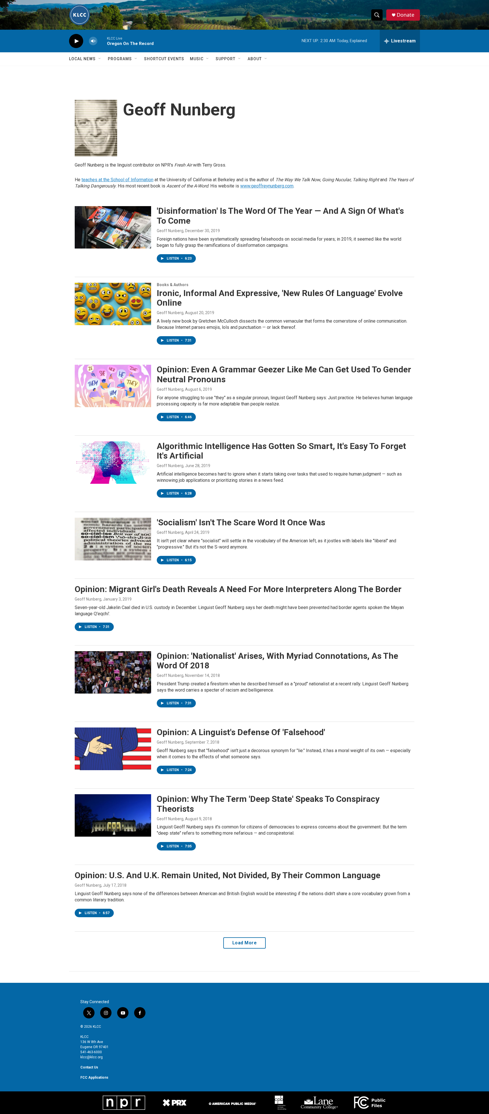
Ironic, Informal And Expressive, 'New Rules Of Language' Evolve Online (280, 298)
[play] (76, 41)
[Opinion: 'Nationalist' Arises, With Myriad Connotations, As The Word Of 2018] (113, 672)
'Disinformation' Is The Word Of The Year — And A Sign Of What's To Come (280, 216)
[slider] (102, 41)
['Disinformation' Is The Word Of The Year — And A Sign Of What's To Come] (113, 227)
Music (196, 59)
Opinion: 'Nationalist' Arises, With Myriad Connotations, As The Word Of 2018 (277, 661)
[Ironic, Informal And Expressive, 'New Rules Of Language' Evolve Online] (113, 304)
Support (225, 59)
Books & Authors (172, 284)
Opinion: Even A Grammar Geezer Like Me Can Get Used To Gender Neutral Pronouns (284, 374)
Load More (244, 942)
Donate (405, 15)
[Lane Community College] (319, 1103)
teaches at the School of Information (117, 179)
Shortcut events (164, 59)
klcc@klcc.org (91, 1057)
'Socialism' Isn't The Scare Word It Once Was (241, 522)
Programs (120, 59)
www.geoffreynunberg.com (266, 186)
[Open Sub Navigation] (100, 59)
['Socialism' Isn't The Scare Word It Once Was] (113, 539)
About (255, 59)
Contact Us (89, 1067)
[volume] (93, 41)
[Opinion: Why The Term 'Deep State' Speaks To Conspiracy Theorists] (113, 815)
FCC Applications (94, 1078)
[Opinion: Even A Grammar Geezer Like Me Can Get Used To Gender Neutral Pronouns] (113, 386)
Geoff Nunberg (170, 230)
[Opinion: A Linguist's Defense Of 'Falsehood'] (113, 748)
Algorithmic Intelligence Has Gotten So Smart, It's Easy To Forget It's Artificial (281, 451)
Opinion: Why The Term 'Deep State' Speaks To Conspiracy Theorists (268, 804)
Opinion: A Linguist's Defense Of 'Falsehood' (241, 732)
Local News (82, 59)
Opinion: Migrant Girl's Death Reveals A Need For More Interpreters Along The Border (238, 589)
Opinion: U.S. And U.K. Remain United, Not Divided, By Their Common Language (227, 875)
